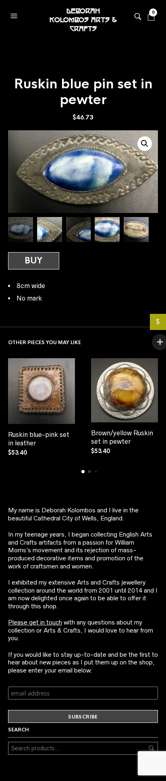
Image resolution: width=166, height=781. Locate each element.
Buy (34, 260)
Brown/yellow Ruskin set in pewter (122, 437)
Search (151, 748)
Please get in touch (35, 622)
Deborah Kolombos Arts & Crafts (83, 16)
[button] (15, 14)
